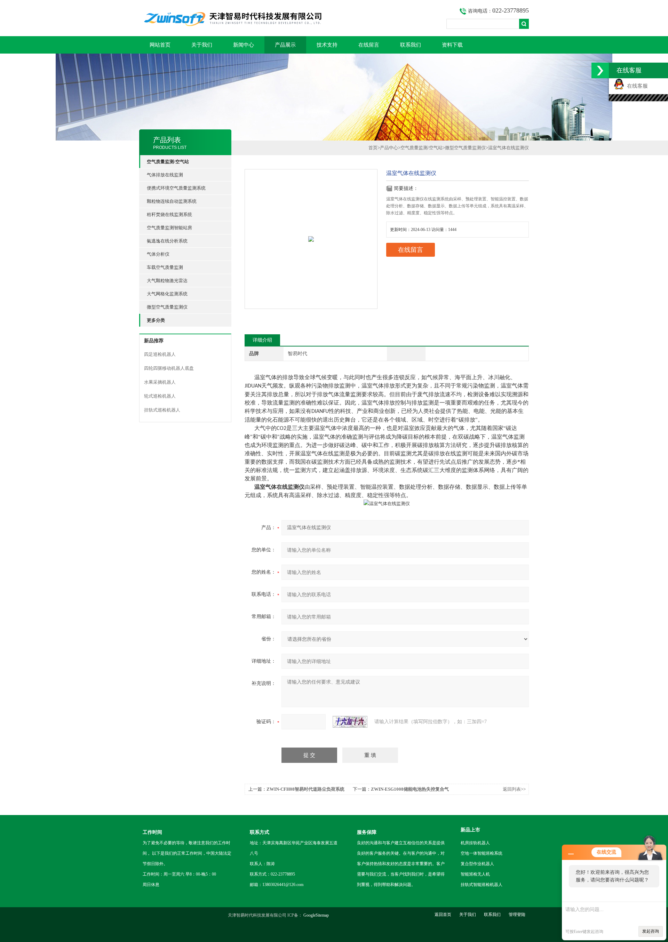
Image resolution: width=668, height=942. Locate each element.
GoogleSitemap (316, 915)
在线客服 (636, 86)
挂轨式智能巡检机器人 (481, 884)
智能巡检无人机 (475, 874)
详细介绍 (262, 340)
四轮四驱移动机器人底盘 (169, 368)
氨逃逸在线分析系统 (167, 241)
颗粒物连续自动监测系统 (172, 201)
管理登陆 (517, 914)
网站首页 (160, 45)
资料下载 (452, 45)
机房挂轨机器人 (475, 842)
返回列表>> (514, 789)
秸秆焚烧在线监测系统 (169, 214)
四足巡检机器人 (160, 354)
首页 (372, 147)
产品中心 (389, 147)
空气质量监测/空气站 (421, 147)
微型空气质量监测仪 (167, 307)
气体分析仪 (158, 254)
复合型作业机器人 (477, 863)
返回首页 (443, 914)
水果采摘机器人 (160, 382)
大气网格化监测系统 (167, 293)
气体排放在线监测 (165, 174)
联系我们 (410, 45)
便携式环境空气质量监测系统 (176, 188)
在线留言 (368, 45)
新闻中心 (243, 45)
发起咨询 (650, 931)
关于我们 (201, 45)
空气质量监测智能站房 (169, 227)
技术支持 (327, 45)
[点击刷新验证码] (350, 722)
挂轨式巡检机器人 (162, 410)
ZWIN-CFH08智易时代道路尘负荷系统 (305, 789)
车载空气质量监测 (165, 267)
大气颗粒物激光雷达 (167, 280)
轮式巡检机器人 (160, 396)
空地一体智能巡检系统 (481, 853)
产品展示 (285, 45)
